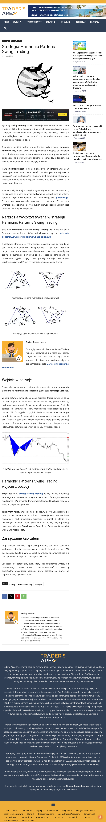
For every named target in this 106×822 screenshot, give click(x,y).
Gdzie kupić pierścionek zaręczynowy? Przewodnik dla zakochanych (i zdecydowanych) (87, 156)
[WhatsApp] (23, 596)
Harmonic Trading (25, 584)
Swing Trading (16, 41)
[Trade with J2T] (35, 115)
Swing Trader (28, 613)
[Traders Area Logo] (13, 11)
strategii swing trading (31, 493)
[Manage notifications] (100, 817)
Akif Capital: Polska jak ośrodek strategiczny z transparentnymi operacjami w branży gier (87, 56)
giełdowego (62, 197)
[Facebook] (4, 596)
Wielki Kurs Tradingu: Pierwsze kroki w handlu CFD (87, 107)
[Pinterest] (17, 596)
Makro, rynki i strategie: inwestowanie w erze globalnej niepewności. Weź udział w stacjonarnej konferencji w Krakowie (86, 82)
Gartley (12, 584)
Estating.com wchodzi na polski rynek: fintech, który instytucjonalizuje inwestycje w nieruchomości (87, 130)
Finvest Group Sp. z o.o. (78, 786)
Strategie (6, 41)
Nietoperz (38, 584)
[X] (11, 596)
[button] (5, 28)
